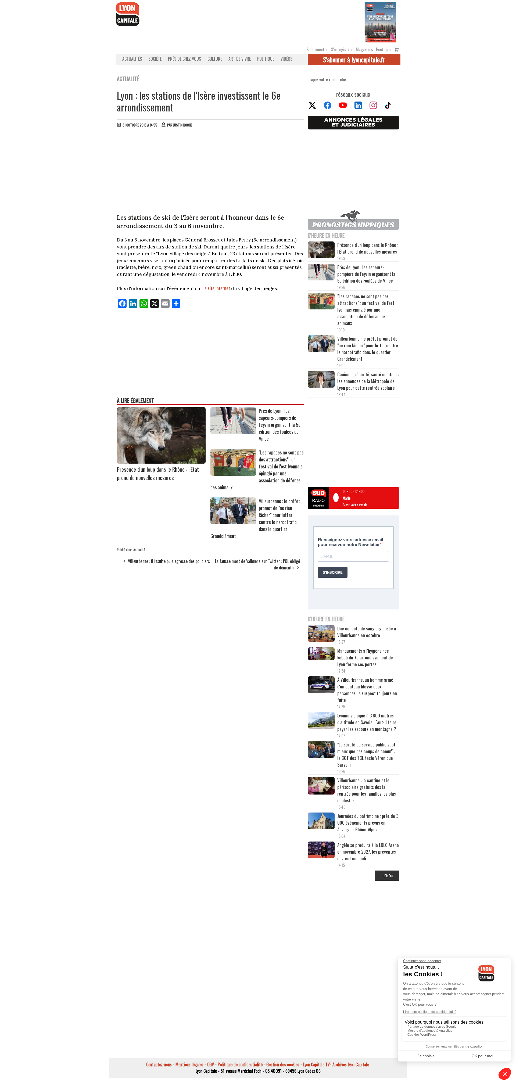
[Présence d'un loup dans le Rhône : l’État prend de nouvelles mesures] (161, 462)
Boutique (383, 49)
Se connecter (317, 49)
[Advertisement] (210, 172)
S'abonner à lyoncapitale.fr (354, 59)
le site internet (216, 288)
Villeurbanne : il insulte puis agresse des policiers (169, 561)
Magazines (364, 49)
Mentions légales (189, 1064)
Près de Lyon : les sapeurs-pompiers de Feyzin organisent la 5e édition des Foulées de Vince (279, 424)
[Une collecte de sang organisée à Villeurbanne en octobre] (321, 634)
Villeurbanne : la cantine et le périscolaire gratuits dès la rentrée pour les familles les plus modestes (366, 790)
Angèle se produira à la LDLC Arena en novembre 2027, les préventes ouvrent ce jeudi (368, 852)
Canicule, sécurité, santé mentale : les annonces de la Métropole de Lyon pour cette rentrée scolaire (368, 381)
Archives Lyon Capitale (350, 1064)
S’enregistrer (342, 49)
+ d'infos (387, 875)
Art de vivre (239, 59)
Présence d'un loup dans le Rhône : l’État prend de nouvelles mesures (158, 473)
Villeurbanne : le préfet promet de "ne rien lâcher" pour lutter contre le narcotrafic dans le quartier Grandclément (367, 348)
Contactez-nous (159, 1064)
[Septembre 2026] (380, 22)
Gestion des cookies (282, 1064)
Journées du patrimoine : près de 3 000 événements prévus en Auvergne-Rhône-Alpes (367, 823)
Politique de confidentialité (240, 1064)
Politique (265, 59)
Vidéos (286, 59)
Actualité (139, 549)
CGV (210, 1064)
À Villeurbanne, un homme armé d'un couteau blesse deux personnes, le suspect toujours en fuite (367, 689)
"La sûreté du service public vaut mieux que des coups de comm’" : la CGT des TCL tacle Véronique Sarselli (366, 754)
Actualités (132, 59)
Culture (214, 59)
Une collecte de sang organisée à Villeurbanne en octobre (366, 631)
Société (155, 59)
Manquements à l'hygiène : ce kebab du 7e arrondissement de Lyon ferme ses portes (365, 657)
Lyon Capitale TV (316, 1064)
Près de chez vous (184, 59)
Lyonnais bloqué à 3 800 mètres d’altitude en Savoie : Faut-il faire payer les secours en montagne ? (366, 722)
